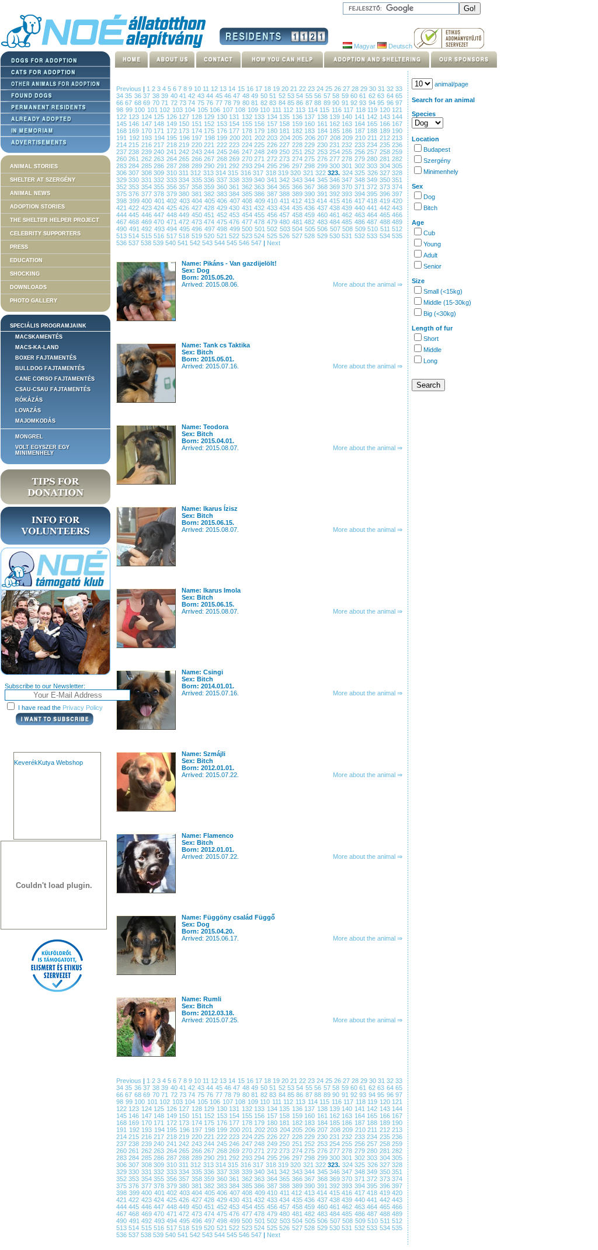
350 (386, 179)
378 (160, 193)
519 (198, 235)
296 (285, 165)
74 (192, 102)
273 (285, 158)
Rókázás (29, 400)
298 (310, 165)
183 (310, 130)
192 (135, 137)
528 (310, 235)
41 (183, 95)
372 (373, 186)
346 (335, 179)
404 (198, 200)
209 (348, 137)
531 (348, 235)
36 (138, 95)
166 (386, 123)
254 (335, 151)
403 (185, 200)
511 (386, 228)
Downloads (28, 287)
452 (223, 214)
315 (234, 172)
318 (272, 172)
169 (134, 130)
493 (160, 228)
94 (372, 102)
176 (223, 130)
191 (122, 137)
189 (386, 130)
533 (373, 235)
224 (248, 144)
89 (328, 102)
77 (219, 102)
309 (160, 172)
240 (160, 151)
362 (248, 186)
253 (323, 151)
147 (147, 123)
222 (223, 144)
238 (134, 151)
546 (245, 242)
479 (273, 221)
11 (207, 88)
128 (198, 116)
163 (348, 123)
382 (210, 193)
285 (147, 165)
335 (198, 179)
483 (323, 221)
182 (298, 130)
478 (260, 221)
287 (172, 165)
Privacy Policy (82, 707)
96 (391, 102)
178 (248, 130)
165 (373, 123)
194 (160, 137)
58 (336, 95)
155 (248, 123)
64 (391, 95)
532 (360, 235)
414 (323, 200)
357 (185, 186)
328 (397, 172)
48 (246, 95)
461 (335, 214)
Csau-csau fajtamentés (53, 389)
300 (335, 165)
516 (160, 235)
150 (185, 123)
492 (147, 228)
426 (185, 207)
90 (336, 102)
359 (210, 186)
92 (354, 102)
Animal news (30, 193)
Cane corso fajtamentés (55, 379)
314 (221, 172)
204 (286, 137)
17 (259, 88)
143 (386, 116)
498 (223, 228)
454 (248, 214)
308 (147, 172)
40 (175, 95)
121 (397, 109)
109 (254, 109)
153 (223, 123)
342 (285, 179)
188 (373, 130)
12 (215, 88)
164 (360, 123)
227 (285, 144)
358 (198, 186)
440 (360, 207)
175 (210, 130)
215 (134, 144)
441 (373, 207)
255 (348, 151)
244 (210, 151)
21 (294, 88)
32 (391, 88)
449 (185, 214)
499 (236, 228)
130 (223, 116)
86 (300, 102)
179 (260, 130)
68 (138, 102)
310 (172, 172)
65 (398, 95)
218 (172, 144)
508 (348, 228)
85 (291, 102)
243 (198, 151)
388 (285, 193)
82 (264, 102)
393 (348, 193)
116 (338, 109)
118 (362, 109)
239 (147, 151)
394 (360, 193)
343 (298, 179)
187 (360, 130)
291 (223, 165)
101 (153, 109)
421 (122, 207)
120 (386, 109)
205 (298, 137)
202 (261, 137)
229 (310, 144)
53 (291, 95)
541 (184, 242)
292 (235, 165)
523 (248, 235)
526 (285, 235)
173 (185, 130)
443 (397, 207)
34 (120, 95)
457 (285, 214)
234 (373, 144)
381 (198, 193)
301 (348, 165)
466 (397, 214)
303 (373, 165)
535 (397, 235)
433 (273, 207)
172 (172, 130)
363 (260, 186)
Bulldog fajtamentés (50, 368)
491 (135, 228)
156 (260, 123)
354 (147, 186)
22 (303, 88)
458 (298, 214)
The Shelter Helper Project (54, 220)
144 (397, 116)
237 (122, 151)
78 (228, 102)
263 (160, 158)
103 (178, 109)
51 (273, 95)
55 (309, 95)
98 (121, 109)
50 (264, 95)
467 (122, 221)
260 (122, 158)
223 (235, 144)
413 (310, 200)
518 (185, 235)
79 (237, 102)
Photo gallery (33, 301)
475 (223, 221)
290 (210, 165)
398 (122, 200)
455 (260, 214)
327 (386, 172)
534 (386, 235)
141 (360, 116)
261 (134, 158)
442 (386, 207)
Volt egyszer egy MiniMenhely (42, 450)
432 (260, 207)
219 (185, 144)
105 (203, 109)
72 (175, 102)
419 (386, 200)
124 (147, 116)
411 (286, 200)
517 (172, 235)
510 (373, 228)
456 (273, 214)
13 (224, 88)
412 (297, 200)
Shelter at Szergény (42, 180)
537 (134, 242)
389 (298, 193)
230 (323, 144)
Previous (128, 88)
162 (335, 123)
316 (247, 172)
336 (210, 179)
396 (386, 193)
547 (257, 242)
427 (198, 207)
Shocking (25, 274)
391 (323, 193)
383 (223, 193)
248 (260, 151)
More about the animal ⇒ (367, 284)
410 (273, 200)
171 (160, 130)
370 (348, 186)
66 (120, 102)
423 (147, 207)
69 (147, 102)
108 (241, 109)
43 (201, 95)
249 (273, 151)
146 (134, 123)
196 (185, 137)
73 (183, 102)
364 (273, 186)
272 (273, 158)
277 (335, 158)
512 (397, 228)
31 (382, 88)
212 (386, 137)
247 (248, 151)
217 (160, 144)
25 (329, 88)
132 (248, 116)
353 (134, 186)
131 (235, 116)
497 (210, 228)
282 (397, 158)
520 (210, 235)
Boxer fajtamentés (46, 358)
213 (397, 137)
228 (298, 144)
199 (223, 137)
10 (198, 88)
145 (122, 123)
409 (261, 200)
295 (273, 165)
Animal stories (34, 166)
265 (185, 158)
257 (373, 151)
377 (147, 193)
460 (323, 214)
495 (185, 228)
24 (321, 88)
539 (159, 242)
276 (323, 158)
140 (348, 116)
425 (172, 207)
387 (273, 193)
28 (356, 88)
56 (318, 95)
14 (232, 88)
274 (298, 158)
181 (285, 130)
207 (323, 137)
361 (235, 186)
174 (198, 130)
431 (248, 207)
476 (235, 221)
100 (140, 109)
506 (323, 228)
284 (134, 165)
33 (398, 88)
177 (235, 130)
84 (283, 102)
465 (386, 214)
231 (335, 144)
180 (273, 130)
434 (285, 207)
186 (348, 130)
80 (246, 102)
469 (147, 221)
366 (298, 186)
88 (318, 102)
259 (397, 151)
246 (235, 151)
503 (286, 228)
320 (296, 172)
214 (122, 144)
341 (273, 179)
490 (122, 228)
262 (147, 158)
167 (397, 123)
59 (346, 95)
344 (310, 179)
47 (237, 95)
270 (248, 158)
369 (335, 186)
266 (198, 158)
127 (185, 116)
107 (228, 109)
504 (298, 228)
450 (198, 214)
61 (363, 95)
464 (373, 214)
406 (223, 200)
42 (192, 95)
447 (160, 214)
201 (248, 137)
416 (348, 200)
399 (135, 200)
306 (122, 172)
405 (210, 200)
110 (266, 109)
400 (147, 200)
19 (277, 88)
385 (248, 193)
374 (397, 186)
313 (209, 172)
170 (147, 130)
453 (235, 214)
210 (361, 137)
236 (397, 144)
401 (160, 200)
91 (346, 102)
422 (134, 207)
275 (310, 158)
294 (260, 165)
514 (134, 235)
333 (172, 179)
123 (134, 116)
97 (398, 102)
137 (310, 116)
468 (134, 221)
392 (335, 193)
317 (259, 172)
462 (348, 214)
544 (220, 242)
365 (285, 186)
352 (122, 186)
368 (323, 186)
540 (171, 242)
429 (223, 207)
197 (198, 137)
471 (172, 221)
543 (208, 242)
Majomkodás (35, 421)
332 (160, 179)
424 (160, 207)
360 (223, 186)
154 (235, 123)
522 (235, 235)
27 (347, 88)
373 (386, 186)
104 (191, 109)
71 (165, 102)
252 (310, 151)
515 (147, 235)
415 (335, 200)
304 (386, 165)
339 (248, 179)
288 (185, 165)
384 (235, 193)
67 (129, 102)
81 (255, 102)
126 (172, 116)
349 (373, 179)
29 (364, 88)
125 (160, 116)
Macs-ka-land (37, 347)
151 (198, 123)
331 (147, 179)
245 (223, 151)
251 (298, 151)
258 (386, 151)
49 (255, 95)
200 (236, 137)
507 (336, 228)
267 (210, 158)
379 (172, 193)
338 (235, 179)
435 (298, 207)
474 (210, 221)
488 (386, 221)
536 (122, 242)
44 (210, 95)
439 (348, 207)
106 (216, 109)
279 (360, 158)
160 (310, 123)
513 (122, 235)
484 (335, 221)
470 (160, 221)
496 (198, 228)
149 (172, 123)
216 (147, 144)
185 (335, 130)
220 (198, 144)
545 (233, 242)
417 (360, 200)
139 (335, 116)
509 (361, 228)
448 (172, 214)
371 (360, 186)
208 (336, 137)
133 (260, 116)
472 (185, 221)
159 (298, 123)
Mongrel (29, 437)
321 (309, 172)
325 (360, 172)
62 (372, 95)
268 (223, 158)
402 (172, 200)
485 (348, 221)
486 (360, 221)
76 (210, 102)
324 (348, 172)
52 (283, 95)
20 (285, 88)
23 (312, 88)
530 (335, 235)
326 (373, 172)
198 (210, 137)
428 (210, 207)
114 (314, 109)
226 (273, 144)
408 (248, 200)
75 (201, 102)
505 (311, 228)
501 (261, 228)
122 (122, 116)
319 (284, 172)
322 (321, 172)
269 (235, 158)
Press (19, 247)
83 (273, 102)
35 (129, 95)
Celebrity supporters (45, 233)
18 (268, 88)
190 (397, 130)
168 (122, 130)
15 (242, 88)
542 (196, 242)
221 (210, 144)
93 (363, 102)
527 (298, 235)
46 (228, 95)
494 (172, 228)
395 (373, 193)
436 (310, 207)
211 (373, 137)
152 (210, 123)
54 (300, 95)
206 (311, 137)
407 (236, 200)
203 (273, 137)
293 (248, 165)
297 (298, 165)
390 (310, 193)
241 (172, 151)
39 (165, 95)
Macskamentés (38, 337)
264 (172, 158)
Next (273, 242)
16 (250, 88)
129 (210, 116)
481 (298, 221)
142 (373, 116)
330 (134, 179)
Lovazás (28, 410)
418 (373, 200)
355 (160, 186)
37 (147, 95)
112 (289, 109)
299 (323, 165)
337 (223, 179)
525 (273, 235)
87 (309, 102)
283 (122, 165)
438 (335, 207)
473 (198, 221)
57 (328, 95)
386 (260, 193)
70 (156, 102)
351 (397, 179)
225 (260, 144)
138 (323, 116)
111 (278, 109)
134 (273, 116)
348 (360, 179)
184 (323, 130)
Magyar (364, 46)
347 (348, 179)
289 (198, 165)
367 (310, 186)
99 (130, 109)
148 (160, 123)
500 (248, 228)
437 (323, 207)
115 (325, 109)
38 (156, 95)
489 (397, 221)
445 (134, 214)
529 (323, 235)
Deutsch (399, 46)
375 (122, 193)
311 (184, 172)
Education (26, 260)
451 (210, 214)
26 (338, 88)
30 (373, 88)
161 (323, 123)
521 (223, 235)
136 (298, 116)
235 (386, 144)
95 (381, 102)
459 (310, 214)
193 (147, 137)
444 (122, 214)
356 (172, 186)
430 (235, 207)
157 (273, 123)
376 (134, 193)
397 (397, 193)
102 (165, 109)
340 (260, 179)
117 (349, 109)
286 (160, 165)
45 (219, 95)
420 (397, 200)
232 (348, 144)
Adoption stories (37, 207)
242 (185, 151)
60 (354, 95)
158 (285, 123)
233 (360, 144)
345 (323, 179)
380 (185, 193)
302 (360, 165)
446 (147, 214)
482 (310, 221)
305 (397, 165)
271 (260, 158)
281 (386, 158)
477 (248, 221)
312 (196, 172)
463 (360, 214)
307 (134, 172)
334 (185, 179)
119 (373, 109)
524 (260, 235)
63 (381, 95)
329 (122, 179)
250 (285, 151)
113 (301, 109)
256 (360, 151)
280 (373, 158)
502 (273, 228)
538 (147, 242)
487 (373, 221)
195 (172, 137)
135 (285, 116)
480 (285, 221)
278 (348, 158)
